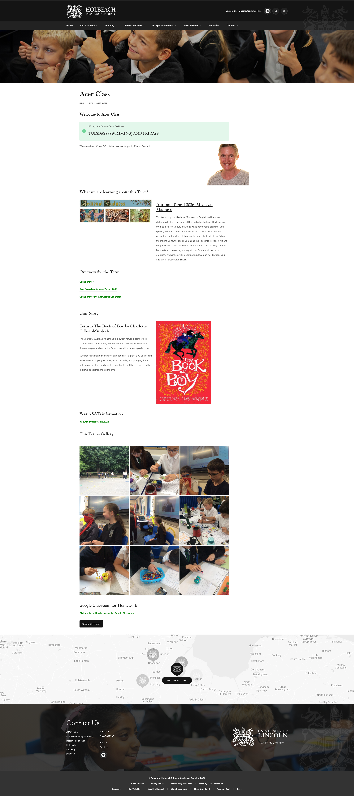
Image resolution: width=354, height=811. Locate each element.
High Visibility (136, 788)
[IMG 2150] (154, 571)
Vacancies (214, 25)
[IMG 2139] (104, 470)
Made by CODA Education (211, 783)
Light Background (181, 788)
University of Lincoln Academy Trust (243, 11)
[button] (228, 184)
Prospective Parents (164, 25)
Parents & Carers (134, 25)
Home (69, 25)
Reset (239, 788)
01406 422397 (107, 736)
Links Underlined (204, 788)
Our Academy (88, 25)
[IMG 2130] (104, 520)
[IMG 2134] (204, 470)
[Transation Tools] (284, 11)
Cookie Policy (139, 783)
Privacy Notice (159, 783)
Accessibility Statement (183, 783)
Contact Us (233, 25)
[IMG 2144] (204, 520)
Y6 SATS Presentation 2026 (94, 422)
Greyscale (118, 788)
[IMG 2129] (154, 520)
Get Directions (179, 681)
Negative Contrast (158, 788)
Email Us (104, 747)
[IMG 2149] (104, 571)
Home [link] (82, 103)
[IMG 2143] (154, 470)
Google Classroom (91, 624)
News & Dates (192, 25)
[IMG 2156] (204, 571)
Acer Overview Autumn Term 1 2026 (98, 290)
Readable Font (225, 788)
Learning (111, 25)
